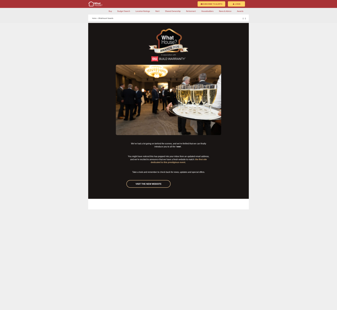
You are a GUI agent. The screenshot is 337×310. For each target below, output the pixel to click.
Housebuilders (207, 11)
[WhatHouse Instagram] (245, 18)
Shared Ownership (173, 11)
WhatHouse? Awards (105, 18)
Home (94, 18)
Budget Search (123, 11)
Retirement (191, 11)
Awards (240, 11)
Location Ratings (143, 11)
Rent (157, 11)
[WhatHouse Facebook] (243, 18)
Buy (110, 11)
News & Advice (225, 11)
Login (237, 4)
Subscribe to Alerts (212, 4)
